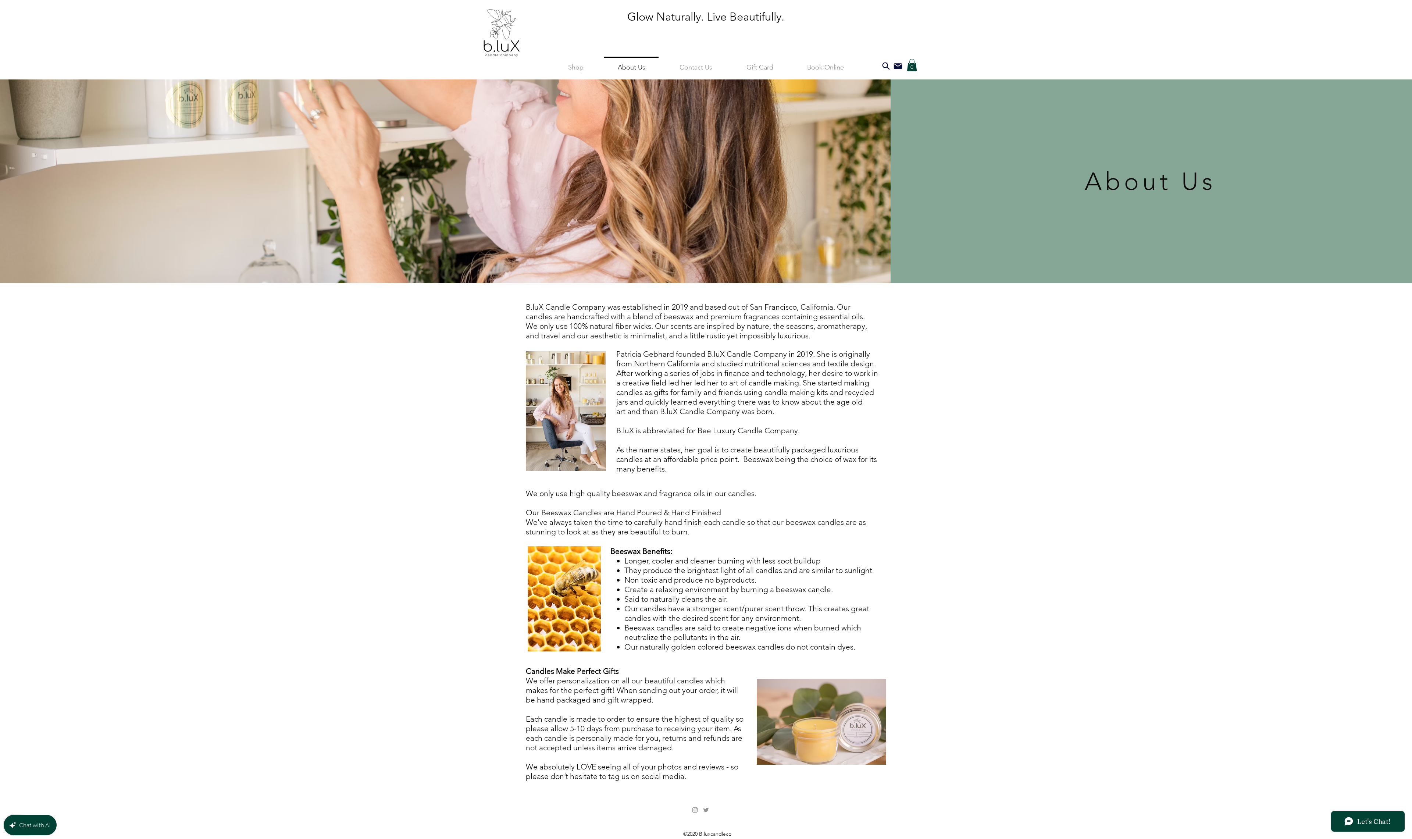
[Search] (886, 66)
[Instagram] (695, 810)
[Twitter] (706, 810)
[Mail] (898, 66)
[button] (912, 65)
